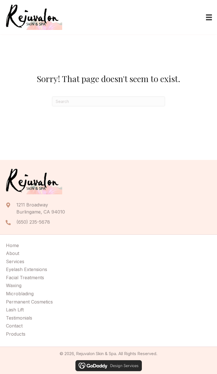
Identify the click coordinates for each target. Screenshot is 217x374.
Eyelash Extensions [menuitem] (26, 269)
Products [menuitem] (15, 334)
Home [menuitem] (12, 245)
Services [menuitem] (15, 261)
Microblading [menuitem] (20, 293)
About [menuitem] (12, 253)
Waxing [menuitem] (13, 285)
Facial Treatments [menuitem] (25, 277)
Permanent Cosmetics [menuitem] (29, 302)
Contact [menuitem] (14, 326)
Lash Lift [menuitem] (15, 310)
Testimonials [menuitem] (19, 318)
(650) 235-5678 (33, 222)
